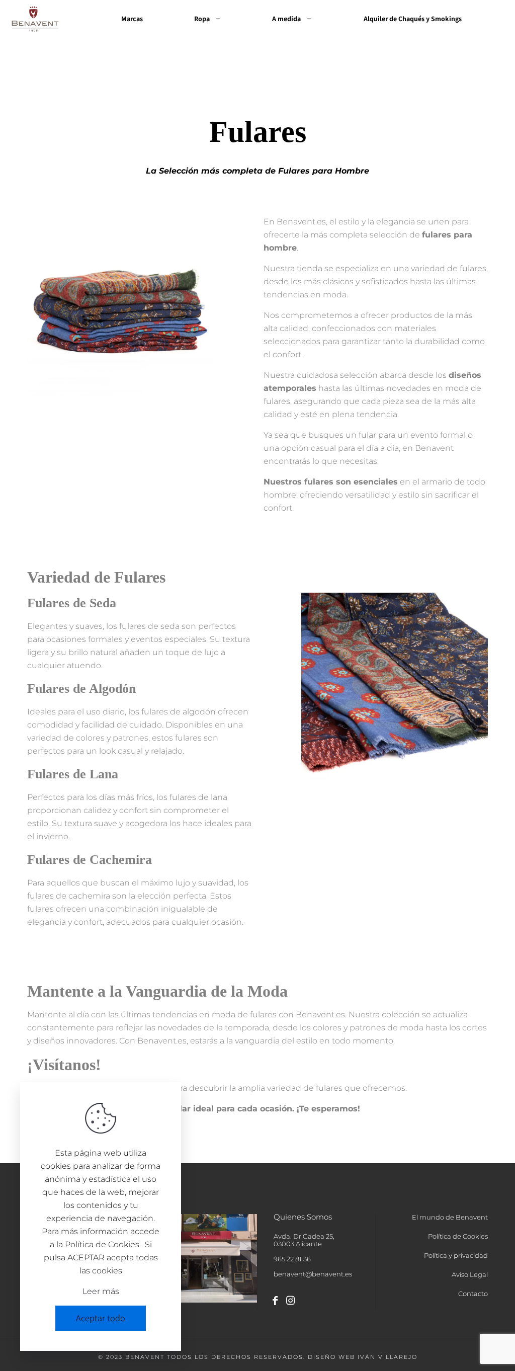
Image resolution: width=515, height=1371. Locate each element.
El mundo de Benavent (450, 1217)
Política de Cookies (458, 1236)
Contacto (473, 1294)
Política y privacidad (456, 1255)
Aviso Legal (470, 1274)
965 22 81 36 (292, 1259)
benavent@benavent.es (313, 1274)
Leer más (100, 1291)
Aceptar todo (100, 1318)
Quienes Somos (303, 1218)
